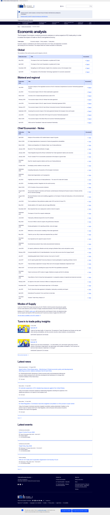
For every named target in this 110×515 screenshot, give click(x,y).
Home (19, 23)
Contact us (48, 500)
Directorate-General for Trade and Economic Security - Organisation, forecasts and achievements (82, 485)
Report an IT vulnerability (23, 502)
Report (87, 60)
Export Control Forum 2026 (27, 432)
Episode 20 (34, 328)
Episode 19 (34, 342)
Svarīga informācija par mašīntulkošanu (40, 16)
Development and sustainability (42, 23)
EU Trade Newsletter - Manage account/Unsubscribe (62, 485)
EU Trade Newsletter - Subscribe (62, 481)
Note (90, 137)
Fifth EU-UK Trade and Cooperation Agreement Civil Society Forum (38, 459)
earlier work (32, 311)
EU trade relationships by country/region (27, 23)
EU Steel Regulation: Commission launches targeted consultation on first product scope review (46, 403)
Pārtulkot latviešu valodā (26, 16)
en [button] (62, 6)
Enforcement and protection (55, 23)
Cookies (45, 502)
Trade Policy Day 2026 (25, 446)
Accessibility (65, 502)
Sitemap (76, 489)
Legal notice (58, 502)
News (76, 481)
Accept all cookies (66, 510)
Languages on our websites (35, 502)
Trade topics (90, 23)
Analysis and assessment (80, 23)
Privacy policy (51, 502)
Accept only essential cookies (80, 510)
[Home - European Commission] (27, 5)
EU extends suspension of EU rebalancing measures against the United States (42, 388)
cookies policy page (42, 510)
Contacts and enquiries (60, 479)
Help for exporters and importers (68, 23)
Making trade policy (79, 479)
